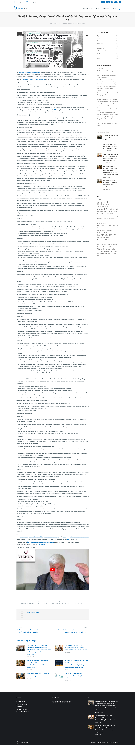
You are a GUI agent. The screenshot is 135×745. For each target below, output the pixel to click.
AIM (100, 200)
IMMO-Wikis (114, 225)
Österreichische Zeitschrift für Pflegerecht (42, 542)
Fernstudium (107, 221)
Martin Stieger (24, 537)
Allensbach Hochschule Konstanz (79, 537)
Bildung (19, 33)
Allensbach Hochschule (103, 203)
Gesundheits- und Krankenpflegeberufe (43, 603)
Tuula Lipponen (101, 93)
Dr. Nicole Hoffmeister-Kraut (108, 218)
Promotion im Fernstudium (103, 246)
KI (117, 225)
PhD (108, 242)
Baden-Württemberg (102, 216)
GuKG (54, 110)
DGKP (30, 603)
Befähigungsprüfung (113, 216)
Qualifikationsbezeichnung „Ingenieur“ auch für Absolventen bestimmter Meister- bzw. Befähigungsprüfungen (106, 73)
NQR (38, 72)
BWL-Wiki (99, 218)
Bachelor (115, 211)
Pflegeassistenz (72, 603)
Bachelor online (110, 213)
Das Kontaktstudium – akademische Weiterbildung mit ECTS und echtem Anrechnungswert (110, 184)
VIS (98, 251)
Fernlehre (99, 221)
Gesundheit (20, 35)
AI (97, 199)
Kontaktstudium (106, 228)
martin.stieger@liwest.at (34, 2)
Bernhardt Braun (101, 69)
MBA (114, 235)
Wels (107, 256)
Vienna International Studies (106, 249)
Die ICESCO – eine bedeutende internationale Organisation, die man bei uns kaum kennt (76, 676)
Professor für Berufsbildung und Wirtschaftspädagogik (44, 537)
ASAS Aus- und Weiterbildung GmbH (105, 211)
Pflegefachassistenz (80, 603)
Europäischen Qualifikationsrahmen (32, 79)
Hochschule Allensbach (104, 225)
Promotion (114, 244)
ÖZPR (28, 542)
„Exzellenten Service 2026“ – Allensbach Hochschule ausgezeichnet (38, 675)
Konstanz (100, 228)
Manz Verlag (41, 544)
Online (109, 239)
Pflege (66, 603)
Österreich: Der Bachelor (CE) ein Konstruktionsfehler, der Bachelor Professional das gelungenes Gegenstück (76, 648)
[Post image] (20, 648)
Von (56, 601)
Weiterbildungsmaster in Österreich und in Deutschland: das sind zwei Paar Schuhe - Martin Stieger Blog (108, 101)
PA (59, 603)
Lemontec (116, 742)
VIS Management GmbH (109, 251)
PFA (62, 603)
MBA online (108, 237)
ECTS (116, 218)
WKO (110, 256)
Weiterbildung (101, 256)
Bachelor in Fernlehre (101, 213)
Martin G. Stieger (102, 232)
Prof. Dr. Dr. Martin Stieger (103, 244)
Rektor (64, 537)
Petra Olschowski (101, 242)
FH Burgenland (101, 223)
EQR (43, 79)
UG (110, 246)
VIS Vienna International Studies (106, 253)
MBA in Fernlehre (101, 237)
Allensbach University (105, 209)
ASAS (115, 209)
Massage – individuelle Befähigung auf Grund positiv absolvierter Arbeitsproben (107, 95)
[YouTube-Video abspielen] (52, 569)
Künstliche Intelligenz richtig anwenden (104, 230)
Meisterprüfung (100, 239)
